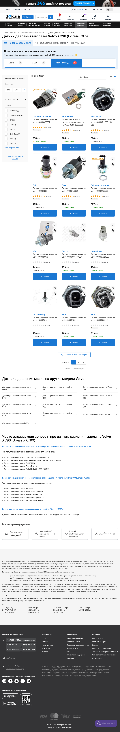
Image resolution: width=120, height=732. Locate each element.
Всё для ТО (10, 24)
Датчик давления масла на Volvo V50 (57, 405)
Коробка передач (57, 24)
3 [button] (83, 362)
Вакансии (45, 652)
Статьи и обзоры (99, 642)
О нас (8, 10)
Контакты (46, 648)
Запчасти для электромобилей (104, 655)
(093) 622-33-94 (29, 649)
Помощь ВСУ (97, 658)
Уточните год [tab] (62, 63)
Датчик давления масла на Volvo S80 (57, 397)
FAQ (68, 652)
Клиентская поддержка (76, 655)
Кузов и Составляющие (94, 24)
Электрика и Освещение (81, 24)
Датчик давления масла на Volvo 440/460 (16, 388)
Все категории (97, 638)
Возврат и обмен (73, 642)
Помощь (70, 658)
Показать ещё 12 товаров (76, 354)
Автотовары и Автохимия (107, 24)
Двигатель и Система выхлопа (34, 24)
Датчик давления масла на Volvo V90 (57, 414)
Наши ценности (48, 645)
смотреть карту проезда (15, 669)
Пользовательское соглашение (79, 645)
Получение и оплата (20, 10)
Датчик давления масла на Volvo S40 (57, 388)
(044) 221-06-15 (13, 645)
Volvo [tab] (11, 63)
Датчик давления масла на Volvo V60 (97, 405)
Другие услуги (72, 648)
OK (24, 90)
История (45, 642)
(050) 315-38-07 (29, 645)
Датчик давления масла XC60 (96, 414)
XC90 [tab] (35, 63)
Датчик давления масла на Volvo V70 (16, 414)
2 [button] (78, 362)
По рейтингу (84, 77)
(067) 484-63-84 (13, 649)
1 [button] (73, 362)
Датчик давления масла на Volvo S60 (97, 388)
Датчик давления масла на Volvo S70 (16, 397)
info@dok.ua (10, 658)
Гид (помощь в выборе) (101, 648)
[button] (28, 17)
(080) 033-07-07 (13, 640)
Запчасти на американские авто (105, 652)
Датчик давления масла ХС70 (15, 423)
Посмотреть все (12, 148)
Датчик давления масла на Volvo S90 (97, 397)
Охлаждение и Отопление (68, 24)
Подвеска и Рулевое (47, 24)
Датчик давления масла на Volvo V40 (16, 405)
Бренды (95, 645)
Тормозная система (21, 24)
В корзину (45, 147)
